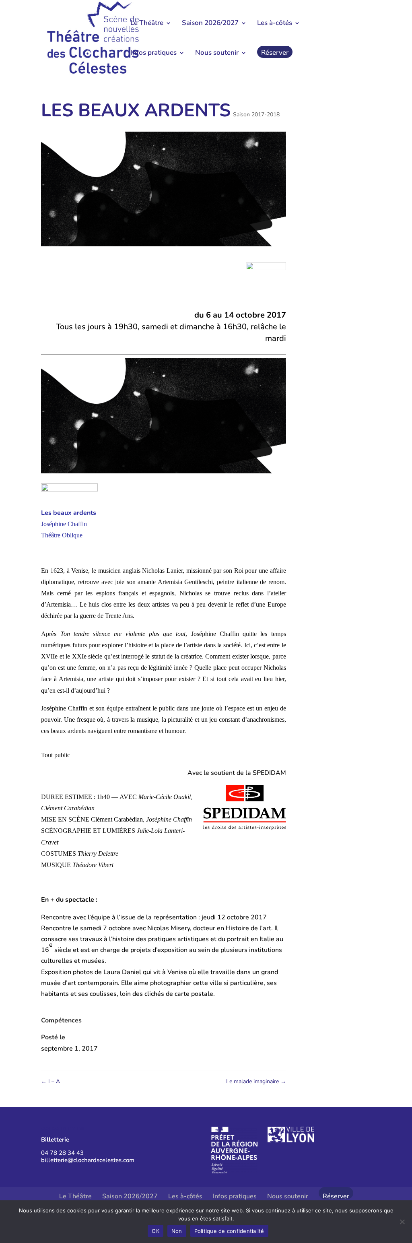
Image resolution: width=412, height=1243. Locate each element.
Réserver (274, 53)
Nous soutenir (217, 53)
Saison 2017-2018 (256, 114)
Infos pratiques (153, 53)
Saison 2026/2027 (210, 23)
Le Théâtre (146, 23)
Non (176, 1231)
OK (155, 1231)
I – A (50, 1081)
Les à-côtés (274, 23)
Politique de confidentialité (229, 1231)
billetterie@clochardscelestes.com (87, 1160)
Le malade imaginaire (256, 1081)
